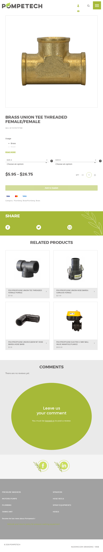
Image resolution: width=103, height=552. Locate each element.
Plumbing (7, 505)
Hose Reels (58, 498)
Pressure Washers (11, 492)
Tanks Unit (7, 512)
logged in (49, 421)
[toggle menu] (97, 5)
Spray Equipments (62, 505)
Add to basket (51, 188)
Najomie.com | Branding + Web (85, 547)
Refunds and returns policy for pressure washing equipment (33, 524)
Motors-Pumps (9, 498)
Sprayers (57, 492)
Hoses (56, 512)
